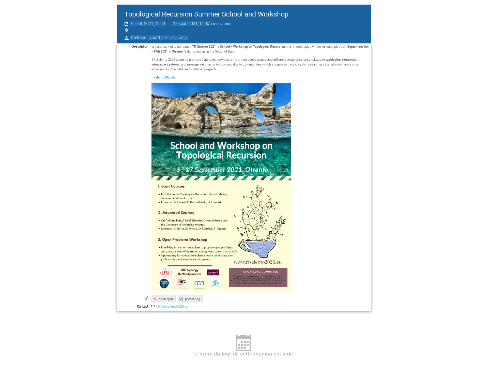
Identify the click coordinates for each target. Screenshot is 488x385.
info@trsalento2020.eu (172, 306)
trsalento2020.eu (163, 77)
